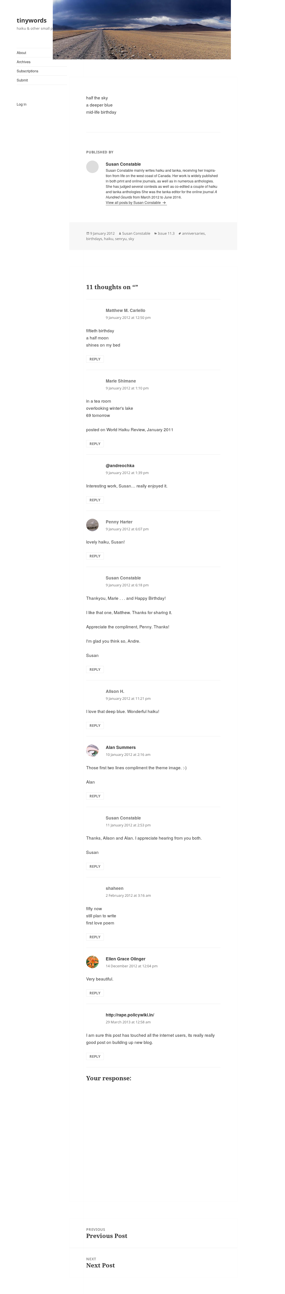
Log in (21, 104)
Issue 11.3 (166, 233)
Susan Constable (136, 233)
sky (131, 238)
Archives (24, 61)
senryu (121, 238)
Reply (95, 359)
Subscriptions (27, 70)
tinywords (32, 20)
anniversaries (193, 233)
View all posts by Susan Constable (134, 202)
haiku (108, 238)
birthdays (94, 238)
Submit (22, 80)
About (21, 52)
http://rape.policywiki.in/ (130, 1015)
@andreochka (120, 465)
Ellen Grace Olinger (125, 959)
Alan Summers (121, 747)
